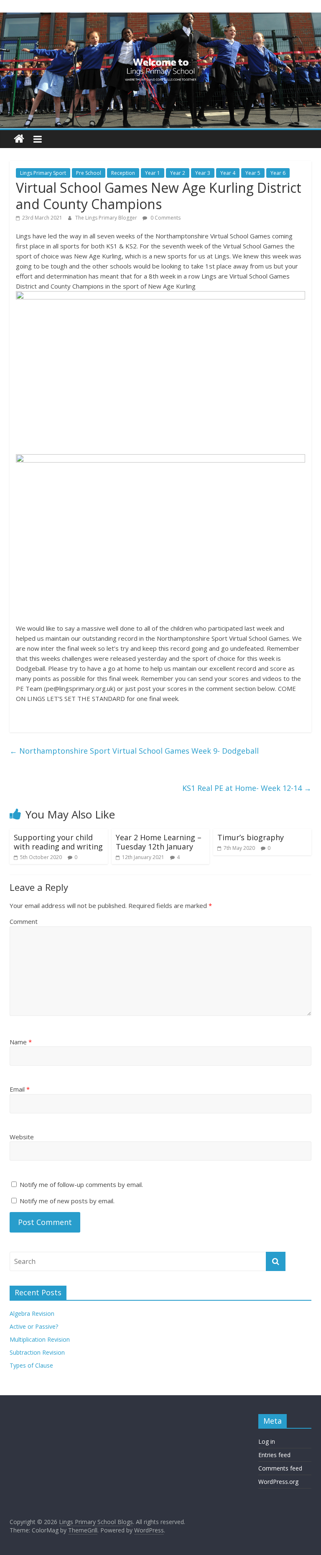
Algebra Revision (32, 1313)
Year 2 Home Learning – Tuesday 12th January (158, 842)
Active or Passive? (34, 1326)
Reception (123, 172)
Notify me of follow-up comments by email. (81, 1184)
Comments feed (280, 1468)
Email (20, 1089)
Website (22, 1137)
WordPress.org (278, 1482)
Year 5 (252, 172)
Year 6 (277, 172)
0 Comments (165, 217)
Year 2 (177, 172)
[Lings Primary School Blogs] (19, 139)
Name (21, 1042)
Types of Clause (31, 1365)
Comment (24, 921)
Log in (266, 1441)
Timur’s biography (250, 837)
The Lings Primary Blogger (106, 217)
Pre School (88, 172)
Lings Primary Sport (43, 172)
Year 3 (202, 172)
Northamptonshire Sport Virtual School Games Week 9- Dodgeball (134, 751)
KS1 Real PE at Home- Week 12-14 (246, 788)
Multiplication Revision (40, 1339)
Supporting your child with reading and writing (58, 842)
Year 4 (227, 172)
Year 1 (152, 172)
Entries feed (274, 1455)
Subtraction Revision (37, 1352)
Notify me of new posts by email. (67, 1201)
